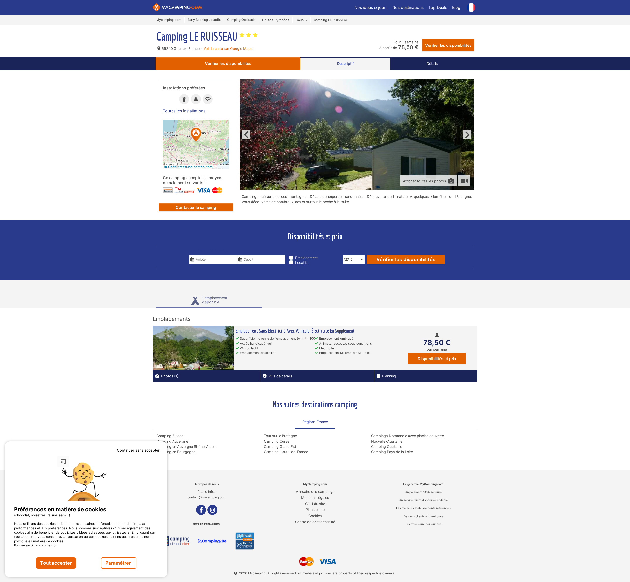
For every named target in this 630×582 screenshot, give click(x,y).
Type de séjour (304, 251)
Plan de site (315, 509)
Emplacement (306, 258)
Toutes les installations (184, 110)
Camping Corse (276, 441)
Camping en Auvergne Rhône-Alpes (186, 446)
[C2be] (212, 541)
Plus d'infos (206, 492)
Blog (456, 7)
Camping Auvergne (172, 441)
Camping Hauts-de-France (286, 452)
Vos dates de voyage (209, 251)
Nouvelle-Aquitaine (386, 441)
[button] (196, 135)
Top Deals (437, 7)
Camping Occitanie (386, 446)
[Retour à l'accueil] (177, 7)
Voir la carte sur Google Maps (228, 48)
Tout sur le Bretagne (280, 436)
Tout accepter (56, 563)
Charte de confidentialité (315, 522)
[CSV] (174, 541)
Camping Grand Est (280, 446)
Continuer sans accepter (138, 450)
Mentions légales (315, 497)
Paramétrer (118, 563)
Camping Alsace (170, 436)
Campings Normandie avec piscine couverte (407, 436)
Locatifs (301, 262)
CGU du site (315, 504)
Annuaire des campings (315, 492)
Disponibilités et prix (437, 358)
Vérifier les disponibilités (448, 45)
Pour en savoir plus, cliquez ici (35, 545)
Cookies (315, 516)
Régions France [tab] (315, 422)
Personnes (353, 251)
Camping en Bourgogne (176, 452)
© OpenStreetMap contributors (188, 167)
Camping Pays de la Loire (392, 452)
